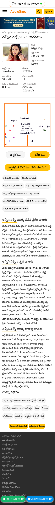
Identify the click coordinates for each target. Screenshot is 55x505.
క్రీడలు (37, 408)
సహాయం (6, 491)
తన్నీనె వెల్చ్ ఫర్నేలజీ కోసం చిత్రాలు (15, 209)
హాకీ (42, 416)
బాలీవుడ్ (6, 408)
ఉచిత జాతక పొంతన (11, 436)
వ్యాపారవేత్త (7, 400)
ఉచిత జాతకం (8, 440)
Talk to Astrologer (14, 498)
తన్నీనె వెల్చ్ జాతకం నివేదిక (36, 201)
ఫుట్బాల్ (36, 416)
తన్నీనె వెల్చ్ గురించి (29, 178)
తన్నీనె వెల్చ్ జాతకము (11, 178)
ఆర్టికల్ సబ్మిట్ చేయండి (12, 465)
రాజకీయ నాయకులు (22, 400)
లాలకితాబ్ (7, 453)
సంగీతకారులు (17, 408)
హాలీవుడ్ (41, 400)
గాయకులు (19, 416)
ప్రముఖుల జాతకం (15, 32)
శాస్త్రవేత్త (28, 416)
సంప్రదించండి (8, 470)
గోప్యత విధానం (9, 482)
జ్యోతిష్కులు (7, 416)
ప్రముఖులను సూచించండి (18, 426)
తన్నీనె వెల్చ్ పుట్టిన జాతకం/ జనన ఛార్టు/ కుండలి (21, 193)
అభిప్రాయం (7, 461)
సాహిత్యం (28, 408)
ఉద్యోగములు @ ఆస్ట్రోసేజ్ (14, 495)
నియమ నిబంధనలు (11, 487)
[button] (4, 23)
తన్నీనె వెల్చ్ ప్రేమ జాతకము (13, 186)
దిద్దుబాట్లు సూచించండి (37, 426)
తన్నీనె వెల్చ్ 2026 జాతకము (13, 201)
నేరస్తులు (45, 408)
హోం (4, 32)
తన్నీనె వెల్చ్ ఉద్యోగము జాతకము (38, 186)
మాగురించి (7, 474)
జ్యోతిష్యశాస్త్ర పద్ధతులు (12, 457)
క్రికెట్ (34, 400)
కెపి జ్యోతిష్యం (8, 448)
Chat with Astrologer (26, 3)
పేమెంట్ (5, 478)
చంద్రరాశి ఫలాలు (9, 444)
